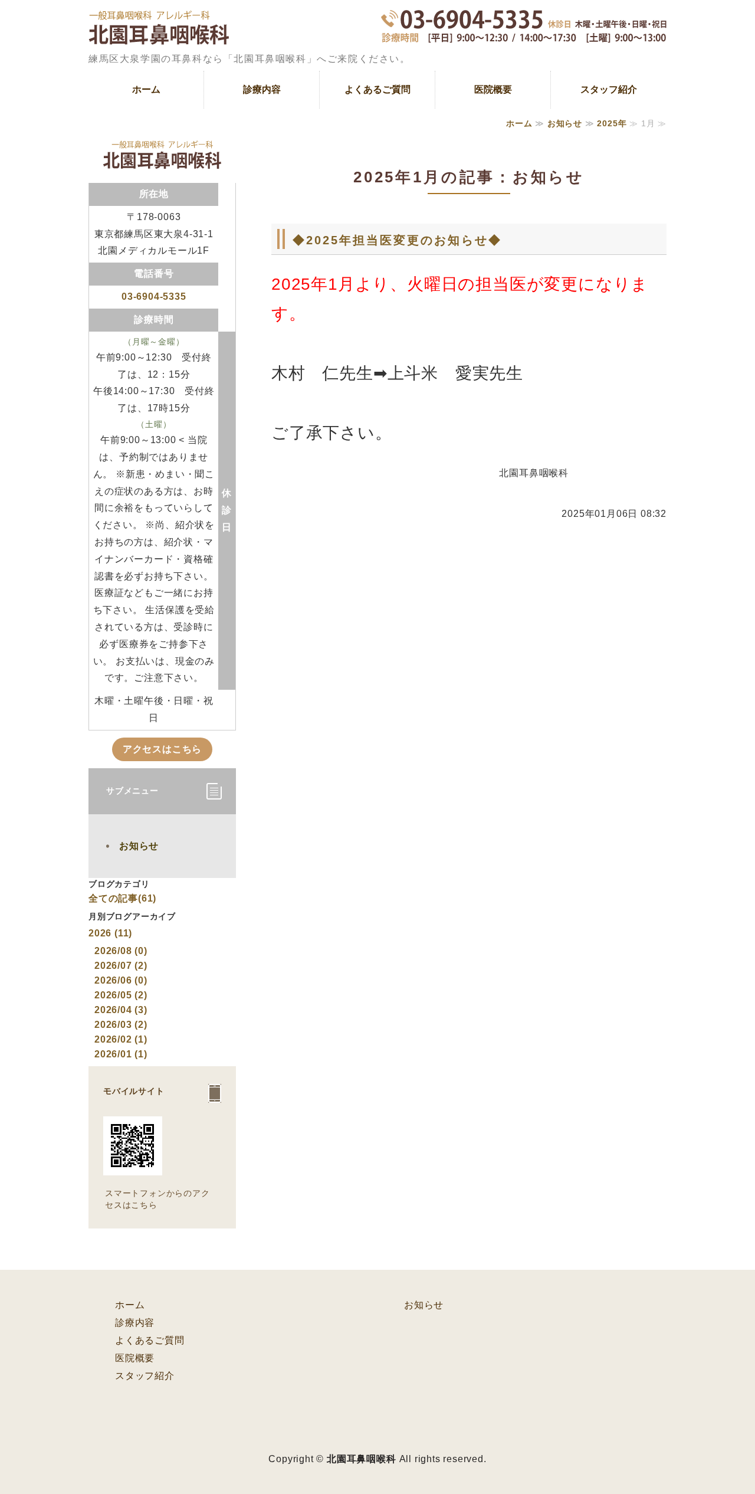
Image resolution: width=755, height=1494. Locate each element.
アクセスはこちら (162, 749)
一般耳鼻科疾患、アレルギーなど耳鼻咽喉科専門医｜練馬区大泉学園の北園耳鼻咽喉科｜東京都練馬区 (158, 35)
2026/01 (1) (120, 1054)
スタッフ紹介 (608, 89)
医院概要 (493, 89)
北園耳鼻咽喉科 (361, 1459)
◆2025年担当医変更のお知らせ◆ (397, 240)
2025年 (611, 123)
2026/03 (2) (120, 1025)
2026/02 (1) (120, 1039)
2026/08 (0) (120, 951)
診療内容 (262, 89)
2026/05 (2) (120, 995)
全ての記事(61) (122, 898)
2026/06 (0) (120, 980)
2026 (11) (110, 933)
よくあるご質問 (377, 89)
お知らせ (564, 123)
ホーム (146, 89)
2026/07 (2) (120, 966)
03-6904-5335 (154, 296)
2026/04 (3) (120, 1010)
